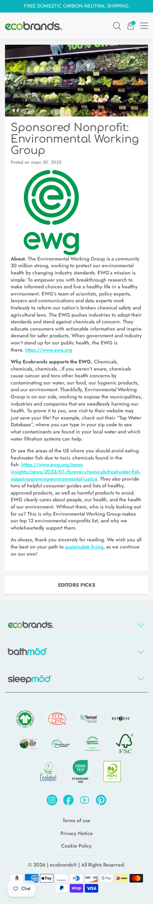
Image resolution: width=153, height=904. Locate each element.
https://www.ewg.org (48, 349)
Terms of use (76, 820)
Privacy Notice (76, 833)
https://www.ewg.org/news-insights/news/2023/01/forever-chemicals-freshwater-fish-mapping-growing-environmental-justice (76, 471)
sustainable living (84, 546)
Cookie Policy (76, 846)
